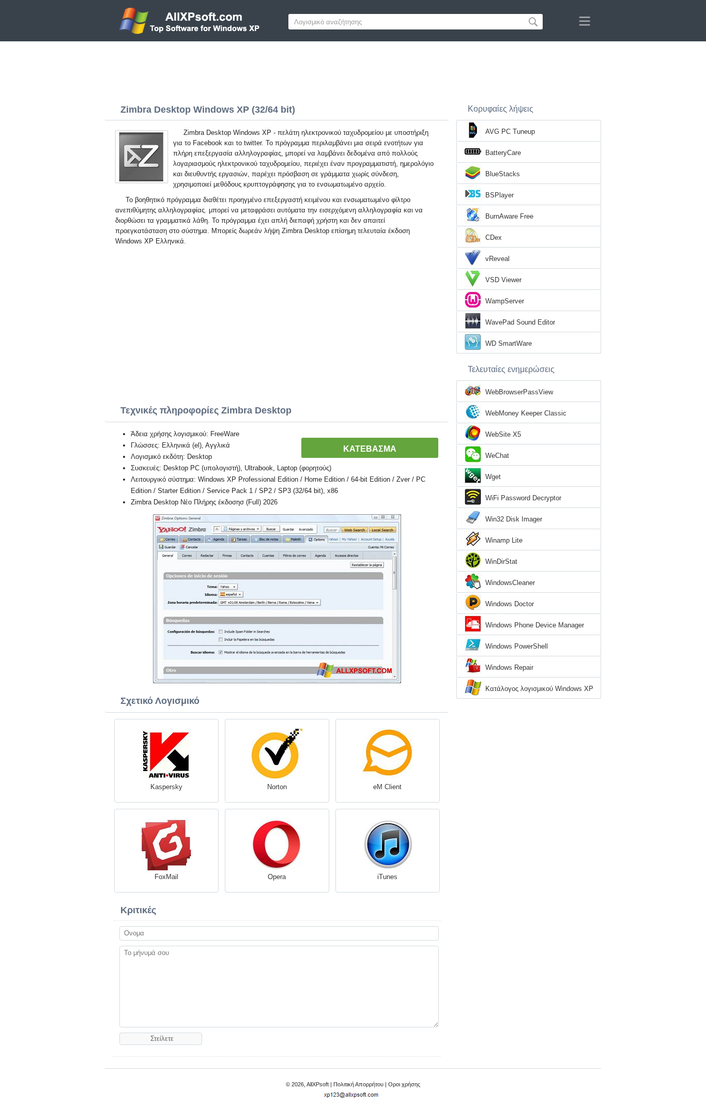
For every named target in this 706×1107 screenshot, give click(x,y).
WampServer (504, 301)
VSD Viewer (503, 280)
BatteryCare (503, 153)
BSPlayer (499, 195)
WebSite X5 (503, 434)
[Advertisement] (353, 70)
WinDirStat (501, 561)
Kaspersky (166, 787)
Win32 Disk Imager (513, 519)
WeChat (497, 455)
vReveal (497, 259)
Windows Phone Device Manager (534, 625)
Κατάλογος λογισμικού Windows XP (539, 689)
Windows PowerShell (516, 646)
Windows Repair (509, 667)
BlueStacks (502, 174)
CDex (493, 237)
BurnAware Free (509, 216)
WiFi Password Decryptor (523, 498)
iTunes (387, 877)
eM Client (387, 787)
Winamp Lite (504, 540)
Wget (493, 477)
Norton (277, 787)
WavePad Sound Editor (520, 322)
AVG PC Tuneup (510, 131)
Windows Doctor (509, 604)
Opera (277, 877)
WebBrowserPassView (519, 392)
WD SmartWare (508, 343)
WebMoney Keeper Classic (525, 413)
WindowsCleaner (510, 583)
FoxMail (166, 877)
